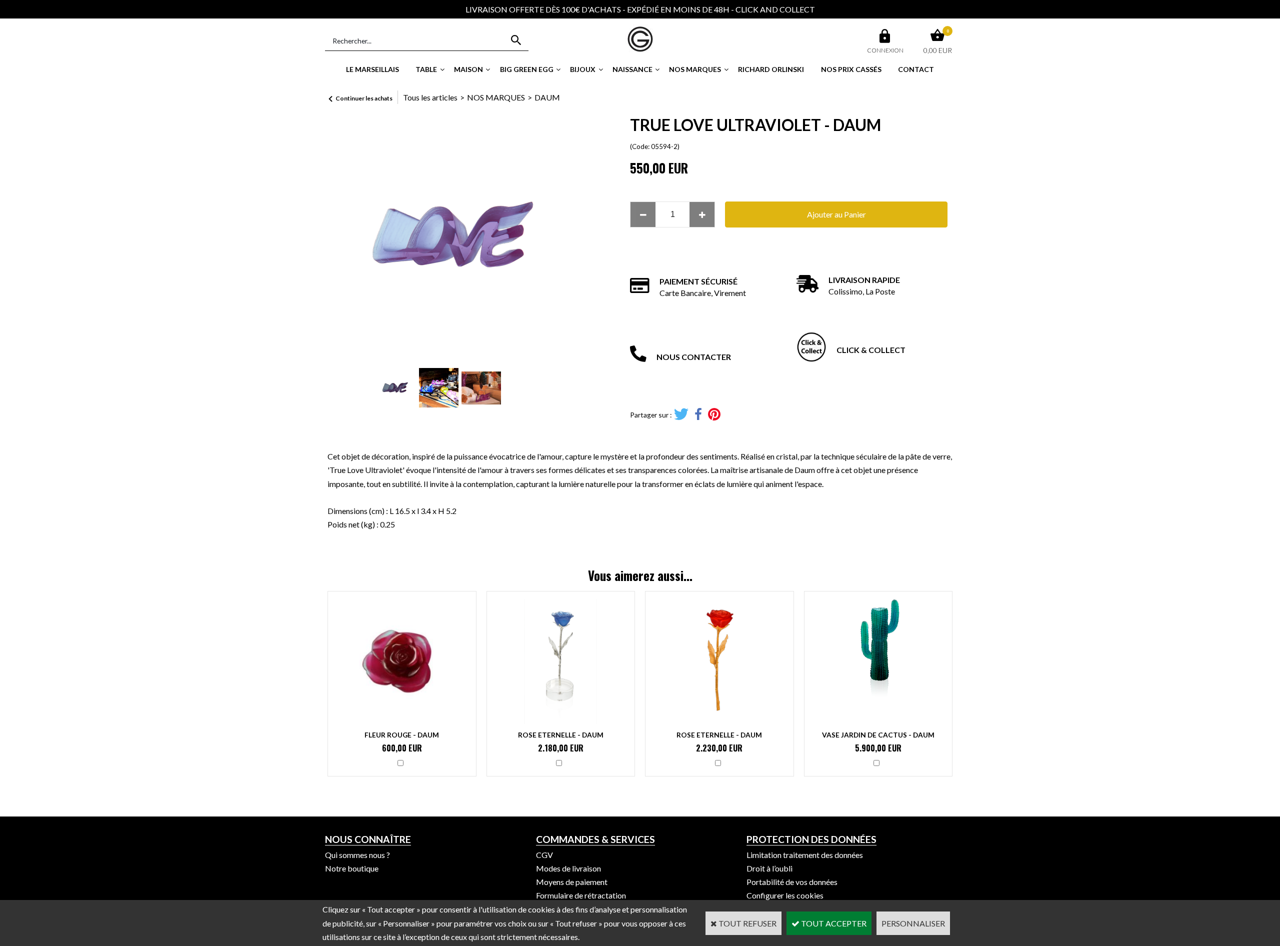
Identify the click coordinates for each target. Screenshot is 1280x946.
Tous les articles (430, 97)
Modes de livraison (568, 868)
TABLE (426, 69)
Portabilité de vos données (792, 881)
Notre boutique (351, 868)
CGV (544, 855)
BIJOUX (583, 69)
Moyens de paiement (572, 881)
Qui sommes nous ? (357, 855)
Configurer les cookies (785, 895)
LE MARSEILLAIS (372, 69)
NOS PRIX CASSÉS (851, 69)
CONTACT (916, 69)
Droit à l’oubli (769, 868)
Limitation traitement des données (804, 855)
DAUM (547, 97)
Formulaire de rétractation (581, 895)
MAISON (468, 69)
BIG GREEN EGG (527, 69)
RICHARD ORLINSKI (771, 69)
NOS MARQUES (695, 69)
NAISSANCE (632, 69)
